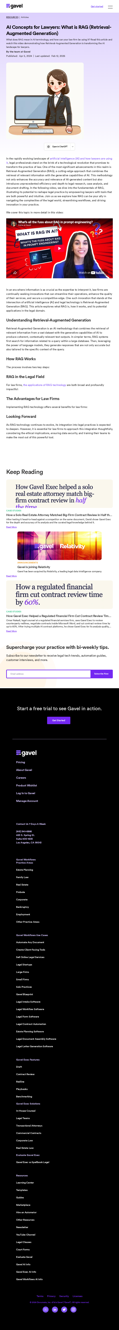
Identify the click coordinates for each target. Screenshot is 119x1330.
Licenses (77, 1296)
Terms (40, 1296)
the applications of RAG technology (44, 385)
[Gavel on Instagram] (73, 1309)
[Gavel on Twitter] (64, 1309)
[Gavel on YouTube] (45, 1309)
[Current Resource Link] (59, 504)
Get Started (58, 720)
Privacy (51, 1296)
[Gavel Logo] (14, 6)
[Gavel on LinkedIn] (55, 1309)
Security (64, 1296)
